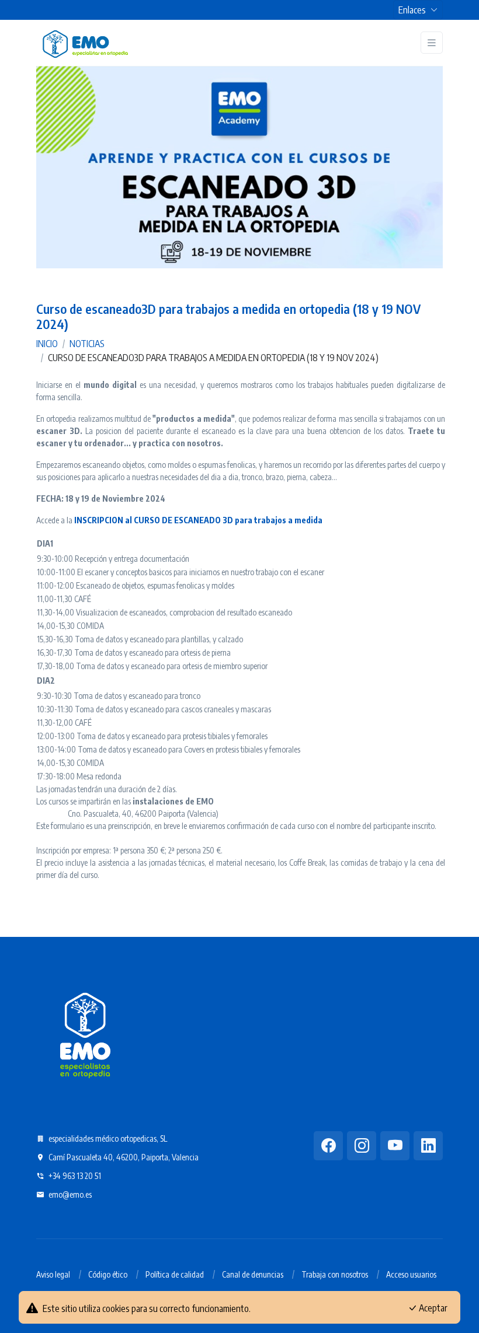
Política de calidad (174, 1274)
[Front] (85, 42)
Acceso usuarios (411, 1274)
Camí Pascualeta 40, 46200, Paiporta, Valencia (123, 1157)
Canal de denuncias (252, 1274)
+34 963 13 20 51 (74, 1176)
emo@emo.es (69, 1194)
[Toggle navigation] (432, 43)
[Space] (85, 1033)
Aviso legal (53, 1274)
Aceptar (432, 1308)
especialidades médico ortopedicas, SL (107, 1138)
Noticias (87, 343)
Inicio (47, 343)
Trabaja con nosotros (334, 1274)
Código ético (107, 1274)
